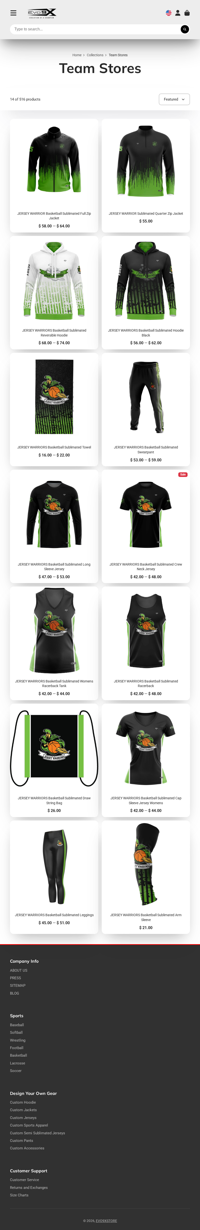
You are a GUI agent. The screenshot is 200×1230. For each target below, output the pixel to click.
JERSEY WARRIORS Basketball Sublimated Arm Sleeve (146, 877)
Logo (42, 13)
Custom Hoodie (23, 1102)
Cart (187, 13)
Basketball (18, 1055)
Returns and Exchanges (29, 1187)
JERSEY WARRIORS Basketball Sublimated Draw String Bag (54, 760)
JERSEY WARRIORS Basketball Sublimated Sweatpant (146, 409)
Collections (95, 55)
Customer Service (24, 1180)
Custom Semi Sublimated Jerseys (37, 1133)
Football (16, 1048)
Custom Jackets (23, 1110)
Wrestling (17, 1040)
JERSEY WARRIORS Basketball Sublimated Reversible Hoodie (54, 292)
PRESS (15, 978)
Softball (16, 1032)
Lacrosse (17, 1063)
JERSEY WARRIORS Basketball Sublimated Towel (54, 409)
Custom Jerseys (23, 1118)
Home (76, 55)
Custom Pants (21, 1140)
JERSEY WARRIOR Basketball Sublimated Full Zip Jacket (54, 175)
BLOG (14, 993)
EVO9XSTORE (106, 1221)
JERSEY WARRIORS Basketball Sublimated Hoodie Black (146, 292)
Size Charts (19, 1195)
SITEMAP (17, 985)
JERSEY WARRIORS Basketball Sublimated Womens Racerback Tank (54, 643)
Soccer (15, 1071)
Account (178, 13)
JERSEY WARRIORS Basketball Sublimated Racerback (146, 643)
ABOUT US (18, 970)
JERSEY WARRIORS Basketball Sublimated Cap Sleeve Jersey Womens (146, 760)
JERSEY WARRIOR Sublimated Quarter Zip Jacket (146, 175)
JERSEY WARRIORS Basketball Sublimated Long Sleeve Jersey (54, 526)
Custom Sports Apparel (29, 1125)
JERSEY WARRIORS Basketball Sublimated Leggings (54, 877)
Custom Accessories (27, 1148)
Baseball (17, 1025)
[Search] (185, 29)
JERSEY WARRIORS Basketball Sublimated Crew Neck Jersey (146, 526)
